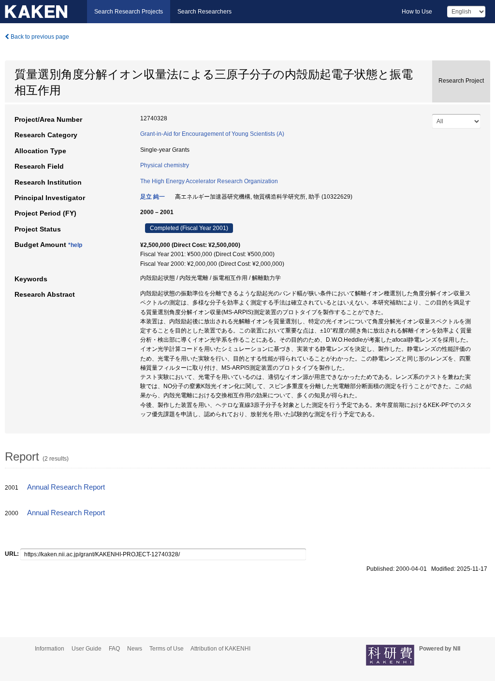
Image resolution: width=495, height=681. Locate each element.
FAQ (114, 648)
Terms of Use (166, 648)
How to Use (417, 11)
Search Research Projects (128, 11)
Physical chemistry (164, 165)
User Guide (87, 648)
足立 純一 (152, 196)
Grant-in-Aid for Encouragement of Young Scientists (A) (212, 133)
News (134, 648)
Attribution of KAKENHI (220, 648)
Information (49, 648)
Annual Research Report (66, 487)
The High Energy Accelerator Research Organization (209, 181)
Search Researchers (204, 11)
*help (75, 245)
